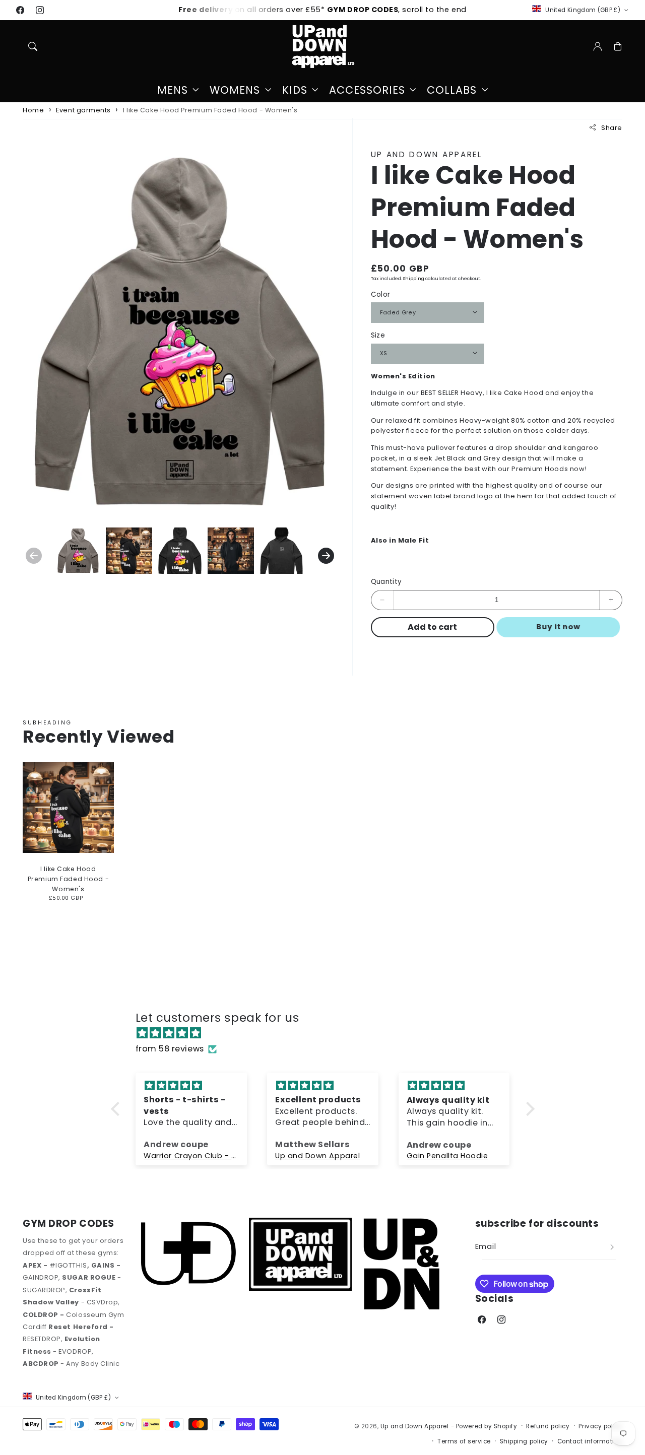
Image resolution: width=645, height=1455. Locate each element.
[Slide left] (34, 556)
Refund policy (547, 1426)
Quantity (386, 581)
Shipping (413, 278)
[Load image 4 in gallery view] (231, 550)
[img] (328, 1033)
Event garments (83, 110)
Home (33, 110)
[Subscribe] (612, 1247)
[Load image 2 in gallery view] (129, 550)
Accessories (367, 90)
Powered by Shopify (487, 1426)
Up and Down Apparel (414, 1426)
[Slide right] (326, 556)
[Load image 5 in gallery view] (282, 550)
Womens (235, 90)
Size (378, 335)
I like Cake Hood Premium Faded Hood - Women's (210, 110)
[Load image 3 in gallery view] (180, 550)
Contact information (589, 1441)
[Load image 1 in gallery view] (78, 550)
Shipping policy (524, 1441)
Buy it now (563, 627)
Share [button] (611, 127)
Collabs (452, 90)
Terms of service (464, 1441)
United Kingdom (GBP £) (582, 10)
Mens (172, 90)
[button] (33, 46)
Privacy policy (600, 1426)
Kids (294, 90)
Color (381, 294)
